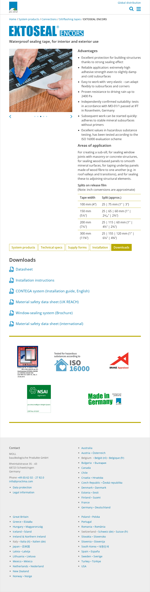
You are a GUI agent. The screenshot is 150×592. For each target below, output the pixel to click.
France (85, 502)
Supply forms (77, 247)
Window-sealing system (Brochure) (43, 312)
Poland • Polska (90, 516)
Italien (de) (39, 541)
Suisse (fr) (122, 531)
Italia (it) (25, 541)
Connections (49, 19)
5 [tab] (46, 116)
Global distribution (129, 2)
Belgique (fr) (116, 458)
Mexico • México (22, 561)
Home (13, 19)
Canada (86, 467)
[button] (131, 9)
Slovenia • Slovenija (93, 541)
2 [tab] (37, 116)
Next (71, 115)
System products (29, 19)
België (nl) (101, 458)
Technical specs (51, 247)
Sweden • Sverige (91, 556)
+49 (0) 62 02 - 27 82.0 (31, 477)
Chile (84, 472)
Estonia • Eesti (90, 492)
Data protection (22, 487)
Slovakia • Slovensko (93, 536)
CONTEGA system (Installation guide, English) (51, 291)
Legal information (23, 492)
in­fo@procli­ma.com (21, 481)
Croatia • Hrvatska (92, 477)
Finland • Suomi (91, 497)
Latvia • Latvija (21, 551)
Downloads (121, 247)
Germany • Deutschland (95, 507)
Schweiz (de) (105, 531)
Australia (86, 448)
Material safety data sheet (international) (48, 323)
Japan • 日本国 (21, 546)
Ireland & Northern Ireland (29, 536)
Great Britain (21, 516)
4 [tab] (43, 116)
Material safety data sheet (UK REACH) (46, 301)
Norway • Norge (22, 576)
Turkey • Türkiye (91, 561)
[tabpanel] (40, 80)
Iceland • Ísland (22, 531)
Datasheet (23, 269)
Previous (10, 115)
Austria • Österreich (93, 453)
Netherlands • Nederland (28, 566)
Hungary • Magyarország (28, 526)
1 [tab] (34, 116)
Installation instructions (34, 280)
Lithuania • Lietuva (24, 556)
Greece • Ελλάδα (22, 521)
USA (83, 566)
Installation (100, 247)
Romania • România (93, 526)
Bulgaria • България (93, 463)
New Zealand (21, 571)
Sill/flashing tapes (70, 19)
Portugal (86, 521)
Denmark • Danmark (93, 487)
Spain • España (90, 551)
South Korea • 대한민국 (95, 546)
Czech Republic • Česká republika (101, 482)
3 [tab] (40, 116)
